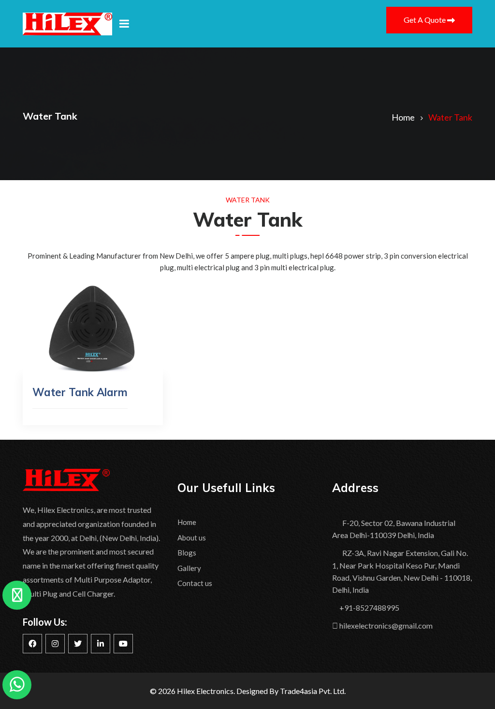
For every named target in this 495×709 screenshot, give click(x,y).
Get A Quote (425, 19)
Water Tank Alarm (80, 392)
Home (186, 522)
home (403, 117)
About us (191, 537)
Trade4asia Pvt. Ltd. (313, 690)
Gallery (189, 568)
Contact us (194, 583)
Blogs (186, 552)
